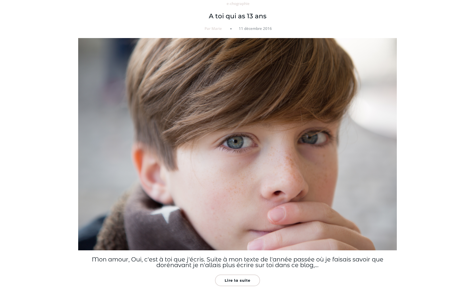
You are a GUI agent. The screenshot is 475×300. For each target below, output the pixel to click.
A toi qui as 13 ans (237, 16)
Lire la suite (237, 280)
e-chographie (238, 3)
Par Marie (213, 28)
